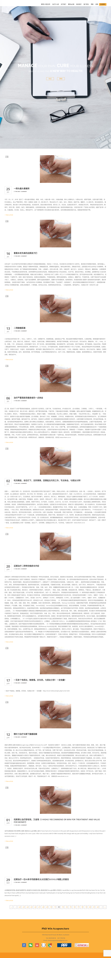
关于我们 (63, 4)
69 (47, 907)
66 (35, 907)
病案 (96, 4)
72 (58, 907)
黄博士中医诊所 (45, 4)
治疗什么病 (55, 4)
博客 (92, 4)
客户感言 (86, 4)
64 (27, 907)
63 (23, 907)
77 (78, 907)
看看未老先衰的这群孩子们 (25, 253)
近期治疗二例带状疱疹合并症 (26, 566)
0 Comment (24, 191)
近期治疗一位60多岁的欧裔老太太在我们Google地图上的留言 (41, 879)
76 (74, 907)
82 (97, 907)
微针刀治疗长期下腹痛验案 (25, 734)
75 (70, 907)
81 (94, 907)
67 (39, 907)
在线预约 (102, 4)
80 (90, 907)
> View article (9, 215)
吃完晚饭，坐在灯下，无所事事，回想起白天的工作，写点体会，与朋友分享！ (48, 480)
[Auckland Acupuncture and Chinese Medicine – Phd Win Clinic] (13, 5)
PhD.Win (17, 191)
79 (86, 907)
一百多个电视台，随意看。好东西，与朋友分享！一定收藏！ (40, 680)
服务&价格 (71, 4)
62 (19, 907)
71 (55, 907)
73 (62, 907)
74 (66, 907)
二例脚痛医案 (19, 328)
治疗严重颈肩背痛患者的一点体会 (28, 397)
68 (43, 907)
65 (31, 907)
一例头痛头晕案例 (21, 188)
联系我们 (79, 4)
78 (82, 907)
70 (51, 907)
